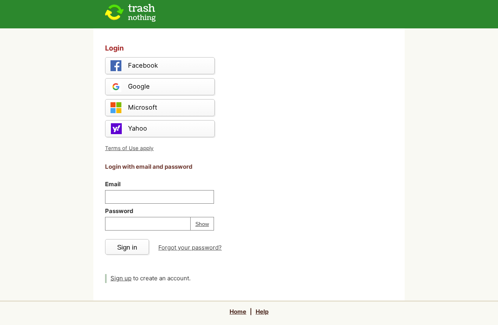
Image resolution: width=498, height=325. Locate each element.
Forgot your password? (190, 247)
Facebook (143, 65)
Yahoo (137, 128)
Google (139, 86)
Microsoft (142, 107)
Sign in (127, 247)
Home (238, 311)
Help (262, 311)
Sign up (121, 278)
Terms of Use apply (129, 148)
